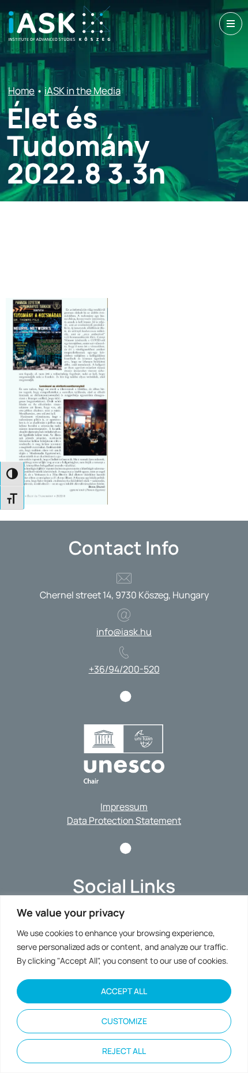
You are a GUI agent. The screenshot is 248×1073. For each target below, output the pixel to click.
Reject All (124, 1050)
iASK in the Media (82, 90)
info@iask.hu (124, 631)
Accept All (124, 991)
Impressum (124, 806)
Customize (124, 1020)
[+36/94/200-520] (124, 652)
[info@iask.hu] (124, 615)
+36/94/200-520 (124, 669)
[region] (124, 984)
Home (21, 90)
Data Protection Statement (124, 820)
